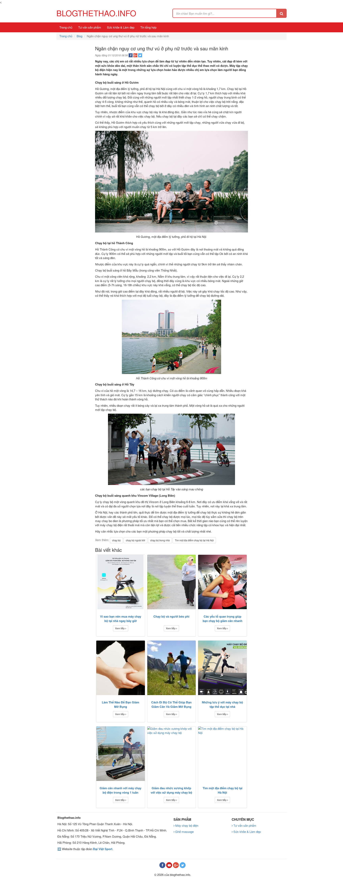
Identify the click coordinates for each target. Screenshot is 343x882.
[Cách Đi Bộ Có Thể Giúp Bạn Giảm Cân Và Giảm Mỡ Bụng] (171, 668)
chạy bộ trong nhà (160, 540)
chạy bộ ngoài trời (135, 540)
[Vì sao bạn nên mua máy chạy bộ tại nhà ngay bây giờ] (120, 582)
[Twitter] (183, 865)
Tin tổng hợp (148, 27)
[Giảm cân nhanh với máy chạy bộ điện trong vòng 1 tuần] (120, 753)
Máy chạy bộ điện (186, 825)
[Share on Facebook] (131, 55)
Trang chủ (65, 27)
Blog (79, 36)
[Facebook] (162, 865)
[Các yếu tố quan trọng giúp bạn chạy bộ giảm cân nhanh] (222, 582)
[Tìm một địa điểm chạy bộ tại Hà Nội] (222, 753)
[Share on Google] (135, 55)
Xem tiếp (120, 628)
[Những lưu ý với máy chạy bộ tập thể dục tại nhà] (222, 668)
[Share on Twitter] (140, 55)
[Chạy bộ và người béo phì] (171, 582)
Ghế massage (184, 831)
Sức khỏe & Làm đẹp (120, 27)
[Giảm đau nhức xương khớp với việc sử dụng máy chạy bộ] (171, 753)
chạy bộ (116, 540)
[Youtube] (169, 865)
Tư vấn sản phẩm (89, 27)
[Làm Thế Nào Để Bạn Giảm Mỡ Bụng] (120, 668)
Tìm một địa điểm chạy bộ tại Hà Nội (194, 540)
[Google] (176, 865)
